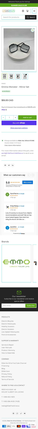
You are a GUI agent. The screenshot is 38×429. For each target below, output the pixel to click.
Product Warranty (8, 350)
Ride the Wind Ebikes (14, 421)
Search (32, 17)
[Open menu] (34, 11)
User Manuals (7, 347)
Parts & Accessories (9, 335)
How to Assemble (8, 353)
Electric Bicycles (7, 321)
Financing (5, 366)
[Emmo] (16, 263)
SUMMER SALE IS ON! (19, 5)
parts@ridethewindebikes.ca (12, 153)
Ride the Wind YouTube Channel (14, 363)
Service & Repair (8, 345)
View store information (12, 145)
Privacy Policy (7, 374)
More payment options (19, 128)
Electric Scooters (8, 329)
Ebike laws (6, 371)
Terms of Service (8, 379)
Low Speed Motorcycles (10, 332)
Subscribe (31, 306)
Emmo (4, 83)
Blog (3, 369)
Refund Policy (7, 377)
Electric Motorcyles (9, 324)
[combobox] (19, 17)
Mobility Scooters (8, 326)
